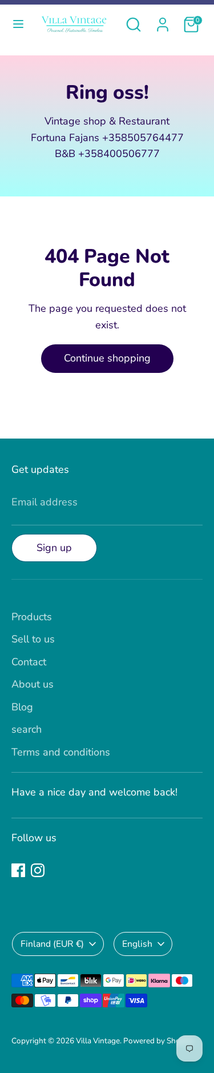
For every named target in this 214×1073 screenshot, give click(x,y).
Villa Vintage (98, 1040)
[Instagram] (38, 870)
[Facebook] (18, 870)
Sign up (54, 547)
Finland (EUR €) (52, 944)
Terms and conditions (60, 752)
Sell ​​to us (33, 639)
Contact (28, 662)
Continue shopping (107, 358)
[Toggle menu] (18, 24)
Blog (22, 707)
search (26, 729)
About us (32, 684)
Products (31, 617)
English (137, 944)
